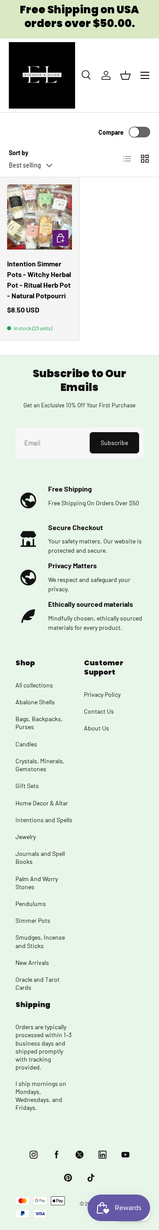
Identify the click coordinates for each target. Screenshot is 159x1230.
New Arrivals (32, 962)
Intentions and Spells (43, 820)
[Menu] (145, 75)
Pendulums (30, 903)
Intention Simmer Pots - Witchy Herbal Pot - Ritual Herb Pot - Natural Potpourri (39, 279)
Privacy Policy (102, 694)
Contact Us (99, 711)
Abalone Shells (35, 702)
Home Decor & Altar (41, 803)
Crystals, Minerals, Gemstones (39, 765)
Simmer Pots (32, 920)
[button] (125, 75)
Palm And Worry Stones (36, 882)
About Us (96, 728)
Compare (111, 132)
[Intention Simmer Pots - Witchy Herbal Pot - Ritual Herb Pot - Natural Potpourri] (39, 217)
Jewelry (25, 836)
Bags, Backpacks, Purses (39, 722)
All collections (34, 685)
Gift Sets (27, 785)
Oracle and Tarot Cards (37, 983)
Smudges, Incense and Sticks (40, 941)
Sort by (18, 152)
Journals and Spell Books (40, 857)
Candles (26, 744)
